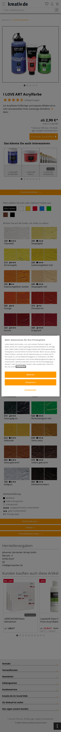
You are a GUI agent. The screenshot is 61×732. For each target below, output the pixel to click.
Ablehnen (31, 374)
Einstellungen (30, 390)
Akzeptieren (30, 382)
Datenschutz (21, 367)
